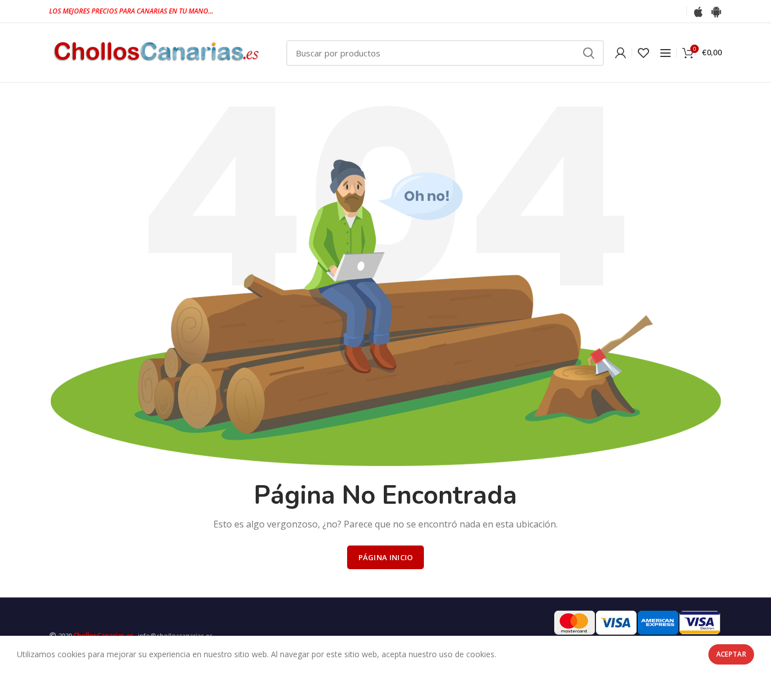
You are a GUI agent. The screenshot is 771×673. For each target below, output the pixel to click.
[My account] (621, 53)
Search (589, 53)
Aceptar (731, 654)
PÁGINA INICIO (385, 557)
